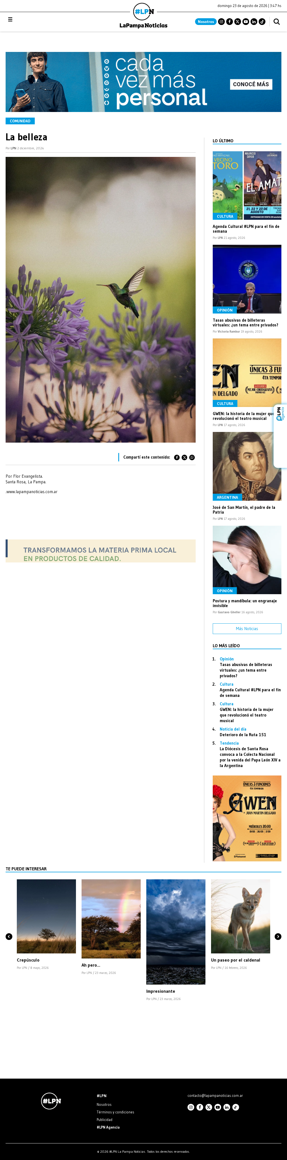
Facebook (229, 21)
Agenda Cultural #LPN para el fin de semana (246, 229)
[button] (9, 927)
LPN (13, 148)
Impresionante (160, 991)
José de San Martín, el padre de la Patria (244, 510)
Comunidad (20, 121)
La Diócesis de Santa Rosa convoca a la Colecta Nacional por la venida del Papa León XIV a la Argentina (250, 757)
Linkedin (254, 21)
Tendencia (229, 743)
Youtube (245, 21)
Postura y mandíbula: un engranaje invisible (245, 603)
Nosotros (206, 21)
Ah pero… (91, 965)
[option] (46, 925)
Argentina (227, 497)
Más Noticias (247, 628)
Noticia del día (233, 729)
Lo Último (223, 140)
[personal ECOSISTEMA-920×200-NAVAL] (143, 110)
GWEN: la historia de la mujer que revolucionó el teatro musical (243, 416)
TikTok (262, 21)
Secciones (25, 19)
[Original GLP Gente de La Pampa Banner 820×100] (101, 561)
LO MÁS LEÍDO (226, 645)
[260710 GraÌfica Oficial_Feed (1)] (247, 859)
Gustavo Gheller (229, 612)
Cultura (225, 216)
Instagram (221, 21)
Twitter (237, 21)
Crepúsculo (28, 960)
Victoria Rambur (229, 331)
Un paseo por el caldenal (235, 960)
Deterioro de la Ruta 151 (243, 734)
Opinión (225, 310)
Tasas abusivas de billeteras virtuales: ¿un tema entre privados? (245, 322)
